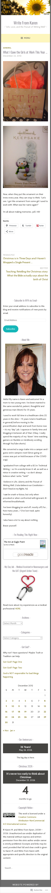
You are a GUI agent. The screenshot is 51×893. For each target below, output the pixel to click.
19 (25, 711)
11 (19, 706)
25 (19, 717)
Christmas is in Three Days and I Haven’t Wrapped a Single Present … (24, 258)
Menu (27, 38)
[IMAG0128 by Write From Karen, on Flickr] (25, 120)
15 (45, 706)
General (7, 48)
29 (45, 717)
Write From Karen (26, 23)
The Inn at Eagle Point (14, 542)
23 (6, 717)
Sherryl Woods (10, 545)
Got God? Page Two (12, 667)
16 (6, 711)
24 (13, 717)
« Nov (6, 730)
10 (13, 706)
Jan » (12, 730)
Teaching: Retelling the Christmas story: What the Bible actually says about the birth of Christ (27, 273)
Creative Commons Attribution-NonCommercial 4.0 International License (24, 820)
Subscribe (10, 329)
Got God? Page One (12, 662)
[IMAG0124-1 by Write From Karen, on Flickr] (25, 187)
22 (45, 711)
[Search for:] (25, 868)
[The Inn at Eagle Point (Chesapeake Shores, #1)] (42, 547)
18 (19, 711)
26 (25, 717)
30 (6, 722)
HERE (17, 608)
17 (13, 711)
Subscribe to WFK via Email (25, 300)
